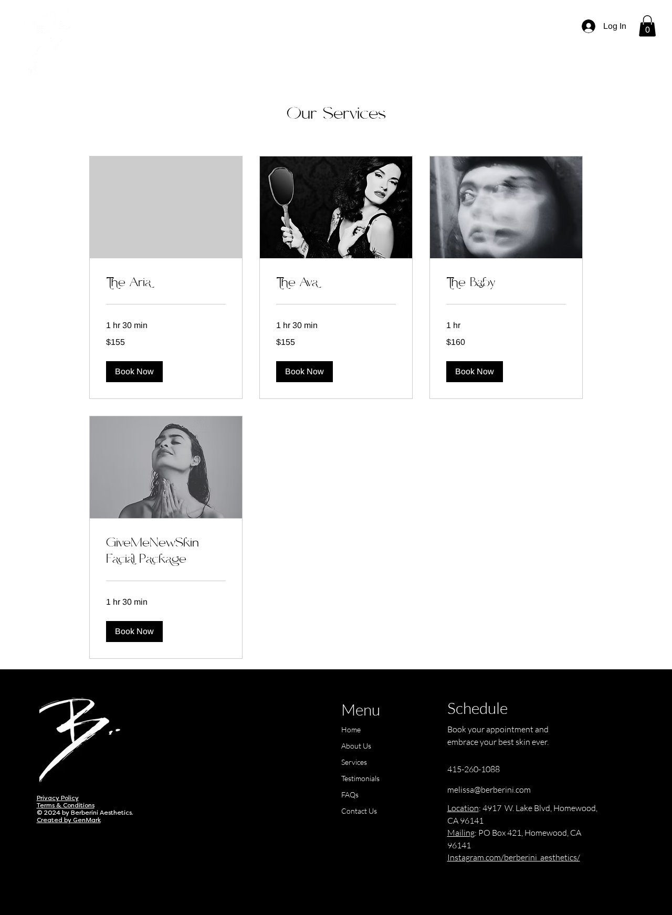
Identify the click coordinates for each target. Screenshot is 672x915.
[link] (166, 283)
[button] (647, 26)
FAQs (350, 794)
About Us (356, 745)
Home (351, 729)
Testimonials (360, 778)
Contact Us (359, 810)
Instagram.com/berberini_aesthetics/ (513, 857)
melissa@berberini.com (489, 789)
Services (354, 762)
